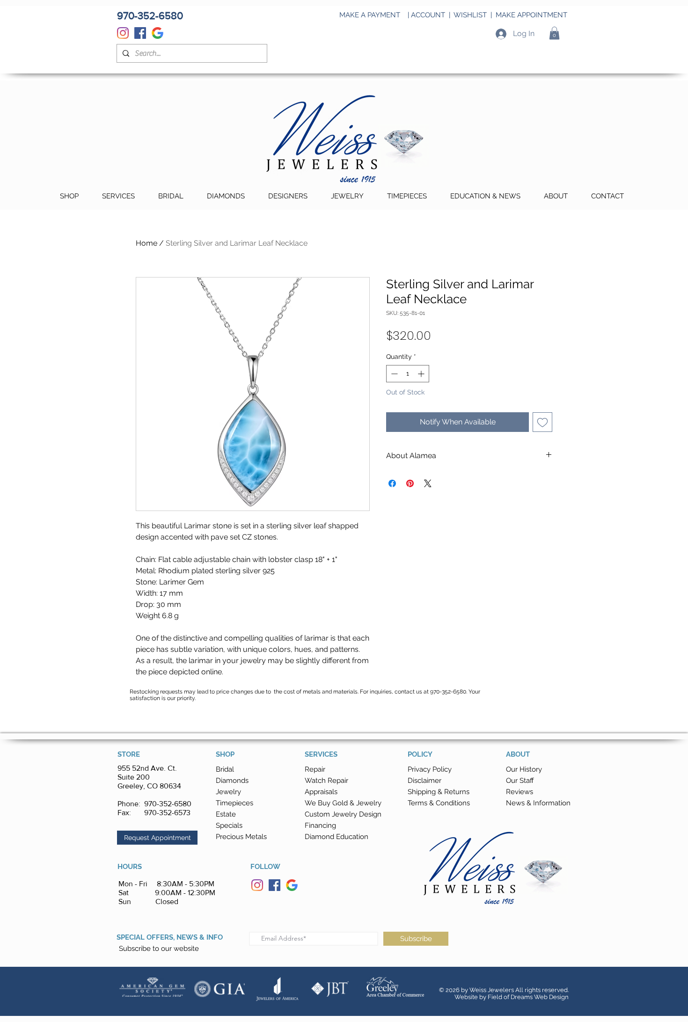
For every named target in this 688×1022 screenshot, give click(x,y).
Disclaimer (424, 780)
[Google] (157, 33)
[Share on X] (427, 483)
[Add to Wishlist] (542, 422)
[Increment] (422, 373)
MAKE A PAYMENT (369, 15)
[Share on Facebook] (392, 483)
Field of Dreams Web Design (528, 996)
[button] (554, 33)
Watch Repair (326, 780)
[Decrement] (393, 373)
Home (146, 243)
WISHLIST (470, 15)
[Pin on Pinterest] (410, 483)
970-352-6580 (167, 804)
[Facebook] (140, 33)
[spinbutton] (407, 373)
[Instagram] (123, 33)
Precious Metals (241, 836)
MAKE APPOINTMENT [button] (531, 15)
